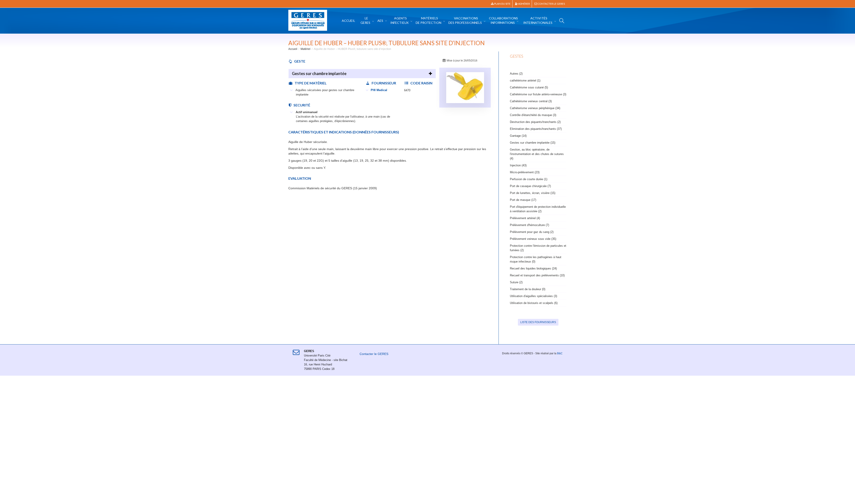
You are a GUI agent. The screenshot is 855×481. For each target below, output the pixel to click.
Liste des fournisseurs (538, 322)
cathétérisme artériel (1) (525, 80)
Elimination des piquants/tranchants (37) (536, 128)
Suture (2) (516, 282)
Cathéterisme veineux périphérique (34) (535, 108)
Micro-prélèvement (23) (524, 172)
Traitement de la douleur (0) (527, 289)
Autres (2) (516, 73)
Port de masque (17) (523, 200)
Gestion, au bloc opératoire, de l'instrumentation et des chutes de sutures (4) (537, 154)
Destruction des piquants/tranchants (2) (535, 122)
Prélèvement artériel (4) (525, 218)
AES (380, 20)
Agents (399, 20)
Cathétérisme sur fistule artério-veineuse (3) (538, 94)
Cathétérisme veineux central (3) (531, 101)
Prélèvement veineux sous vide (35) (533, 238)
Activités (537, 20)
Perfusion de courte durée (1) (528, 179)
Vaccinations (465, 20)
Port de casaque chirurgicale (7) (530, 186)
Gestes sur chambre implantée (319, 73)
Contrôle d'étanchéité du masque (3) (533, 115)
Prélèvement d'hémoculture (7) (529, 225)
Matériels (428, 20)
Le (365, 20)
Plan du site (502, 3)
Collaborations (503, 20)
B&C (560, 353)
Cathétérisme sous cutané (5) (529, 87)
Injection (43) (518, 165)
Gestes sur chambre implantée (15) (532, 142)
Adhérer (524, 3)
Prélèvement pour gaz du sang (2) (532, 232)
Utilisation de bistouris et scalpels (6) (534, 303)
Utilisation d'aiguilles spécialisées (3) (533, 296)
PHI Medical (379, 90)
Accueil (348, 20)
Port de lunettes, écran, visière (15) (532, 193)
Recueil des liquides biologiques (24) (533, 268)
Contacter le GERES (551, 3)
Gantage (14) (518, 135)
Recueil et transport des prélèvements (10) (537, 275)
